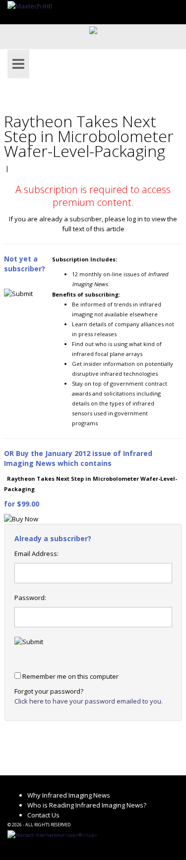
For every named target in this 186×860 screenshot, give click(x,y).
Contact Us (43, 814)
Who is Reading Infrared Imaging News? (86, 805)
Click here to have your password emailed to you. (88, 701)
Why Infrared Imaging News (68, 795)
